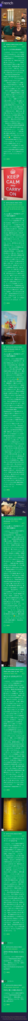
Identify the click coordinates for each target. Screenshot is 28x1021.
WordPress (10, 1019)
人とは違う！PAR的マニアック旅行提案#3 (14, 355)
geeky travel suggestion (11, 207)
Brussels (15, 205)
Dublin (20, 205)
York (18, 671)
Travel (20, 202)
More (8, 159)
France (20, 347)
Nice (19, 209)
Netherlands (11, 349)
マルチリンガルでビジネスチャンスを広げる (14, 840)
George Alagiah (8, 987)
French (13, 44)
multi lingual (7, 836)
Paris (9, 671)
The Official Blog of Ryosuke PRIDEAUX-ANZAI (12, 1017)
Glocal (17, 44)
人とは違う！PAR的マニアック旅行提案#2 (14, 527)
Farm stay (9, 46)
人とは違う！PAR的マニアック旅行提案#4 (14, 215)
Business (8, 44)
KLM (5, 521)
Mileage (8, 521)
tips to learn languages (11, 949)
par (5, 40)
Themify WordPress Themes (20, 1019)
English (12, 202)
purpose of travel (9, 673)
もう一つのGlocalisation (12, 49)
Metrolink (15, 209)
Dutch (11, 347)
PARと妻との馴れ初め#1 (13, 990)
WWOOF (15, 46)
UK (4, 205)
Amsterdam (9, 205)
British (8, 202)
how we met (16, 987)
